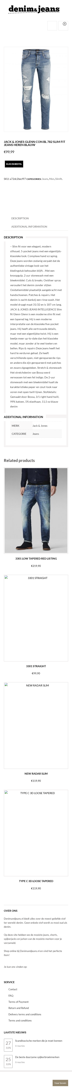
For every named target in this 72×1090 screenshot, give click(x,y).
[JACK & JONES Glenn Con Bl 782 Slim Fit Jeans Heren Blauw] (36, 89)
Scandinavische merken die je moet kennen (38, 1040)
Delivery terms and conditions (24, 1014)
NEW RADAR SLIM (36, 773)
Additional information (29, 226)
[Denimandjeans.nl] (34, 8)
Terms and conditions (20, 1020)
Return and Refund (18, 1008)
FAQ (10, 995)
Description (20, 218)
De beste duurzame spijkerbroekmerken (37, 1057)
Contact (12, 989)
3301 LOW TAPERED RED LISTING (36, 558)
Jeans (45, 178)
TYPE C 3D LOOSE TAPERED (36, 881)
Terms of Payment (18, 1001)
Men (51, 178)
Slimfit (58, 178)
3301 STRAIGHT (36, 666)
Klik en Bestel (14, 164)
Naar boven (60, 1083)
